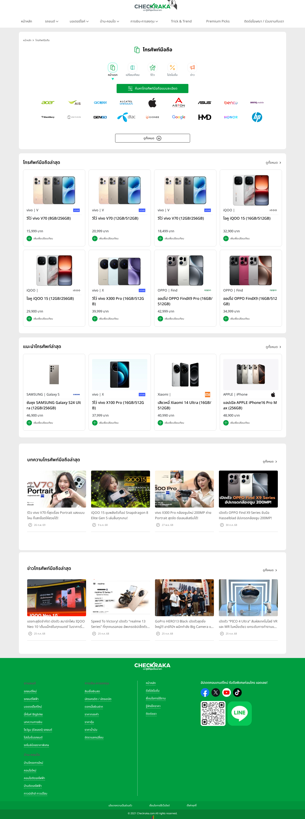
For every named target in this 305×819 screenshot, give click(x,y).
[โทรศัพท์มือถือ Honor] (231, 117)
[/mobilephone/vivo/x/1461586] (119, 270)
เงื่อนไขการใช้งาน (156, 698)
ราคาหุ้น (89, 722)
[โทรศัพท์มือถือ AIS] (74, 102)
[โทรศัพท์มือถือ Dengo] (100, 117)
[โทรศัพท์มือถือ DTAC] (126, 117)
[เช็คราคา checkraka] (152, 7)
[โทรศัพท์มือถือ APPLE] (152, 102)
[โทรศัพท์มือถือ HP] (257, 117)
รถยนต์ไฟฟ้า (31, 699)
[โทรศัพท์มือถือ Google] (178, 117)
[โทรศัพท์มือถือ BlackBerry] (48, 117)
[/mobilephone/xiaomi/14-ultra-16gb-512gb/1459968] (185, 374)
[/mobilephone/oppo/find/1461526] (250, 270)
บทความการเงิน (33, 722)
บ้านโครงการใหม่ (33, 763)
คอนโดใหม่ (30, 770)
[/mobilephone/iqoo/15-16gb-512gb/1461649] (250, 190)
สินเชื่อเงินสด (92, 691)
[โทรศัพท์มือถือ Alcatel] (100, 102)
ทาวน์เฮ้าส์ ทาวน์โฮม (35, 793)
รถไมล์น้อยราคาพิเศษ (36, 745)
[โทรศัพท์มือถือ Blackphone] (74, 117)
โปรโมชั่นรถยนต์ (33, 737)
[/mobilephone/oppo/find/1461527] (185, 270)
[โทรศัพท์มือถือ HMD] (204, 117)
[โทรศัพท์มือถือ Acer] (48, 102)
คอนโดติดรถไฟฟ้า (34, 778)
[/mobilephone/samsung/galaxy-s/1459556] (54, 374)
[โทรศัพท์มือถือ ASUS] (204, 102)
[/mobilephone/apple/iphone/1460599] (250, 374)
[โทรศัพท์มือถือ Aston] (178, 102)
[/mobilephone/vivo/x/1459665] (119, 374)
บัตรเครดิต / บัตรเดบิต (98, 699)
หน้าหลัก (26, 21)
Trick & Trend (181, 21)
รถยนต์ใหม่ (30, 691)
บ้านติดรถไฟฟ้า (33, 786)
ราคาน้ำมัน (91, 730)
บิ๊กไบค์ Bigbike (33, 714)
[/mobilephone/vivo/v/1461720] (185, 190)
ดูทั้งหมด (149, 138)
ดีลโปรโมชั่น (153, 691)
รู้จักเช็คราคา (153, 706)
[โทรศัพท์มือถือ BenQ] (257, 102)
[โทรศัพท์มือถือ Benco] (231, 102)
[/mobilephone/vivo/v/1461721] (119, 190)
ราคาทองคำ (92, 714)
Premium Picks (218, 21)
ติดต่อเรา (151, 714)
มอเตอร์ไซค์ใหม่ (33, 707)
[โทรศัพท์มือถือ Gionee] (152, 117)
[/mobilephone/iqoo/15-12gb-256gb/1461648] (54, 270)
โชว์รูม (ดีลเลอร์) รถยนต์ (38, 730)
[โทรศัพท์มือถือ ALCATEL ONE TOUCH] (126, 102)
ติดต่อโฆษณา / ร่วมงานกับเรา (264, 21)
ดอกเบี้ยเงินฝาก (94, 707)
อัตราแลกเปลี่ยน (94, 737)
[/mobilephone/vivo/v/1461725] (54, 190)
